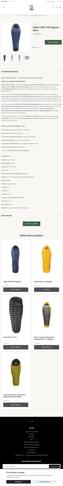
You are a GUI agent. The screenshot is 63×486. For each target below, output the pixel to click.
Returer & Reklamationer (31, 442)
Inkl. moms (4, 1)
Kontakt (31, 434)
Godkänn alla (18, 481)
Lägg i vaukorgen (16, 289)
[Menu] (3, 7)
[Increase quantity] (42, 42)
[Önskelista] (56, 7)
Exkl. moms (13, 1)
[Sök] (53, 7)
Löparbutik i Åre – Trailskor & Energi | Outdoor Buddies (31, 455)
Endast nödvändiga (44, 481)
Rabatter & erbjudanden (31, 447)
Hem (16, 15)
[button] (27, 38)
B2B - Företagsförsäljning (31, 445)
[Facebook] (29, 421)
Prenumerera (54, 466)
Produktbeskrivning (9, 71)
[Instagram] (32, 421)
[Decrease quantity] (35, 42)
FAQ (31, 440)
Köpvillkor (31, 437)
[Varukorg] (60, 7)
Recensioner (6, 215)
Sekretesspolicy (31, 453)
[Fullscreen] (15, 37)
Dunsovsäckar (24, 15)
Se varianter (46, 289)
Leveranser (31, 450)
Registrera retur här (32, 432)
